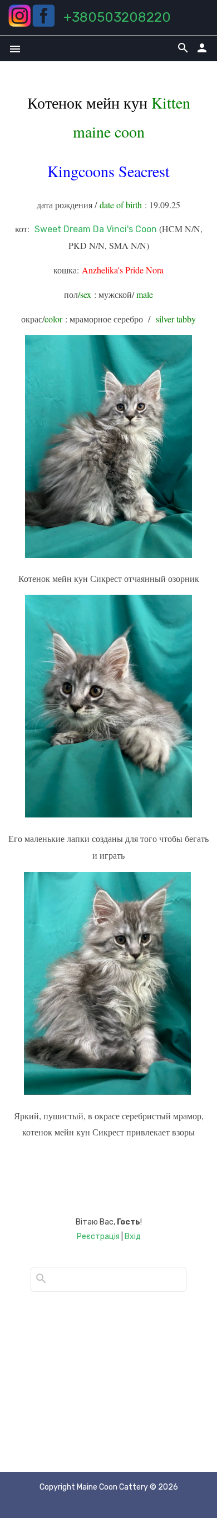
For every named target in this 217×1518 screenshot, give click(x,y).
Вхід (133, 1236)
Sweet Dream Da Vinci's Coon (95, 229)
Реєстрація (98, 1236)
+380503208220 (117, 17)
